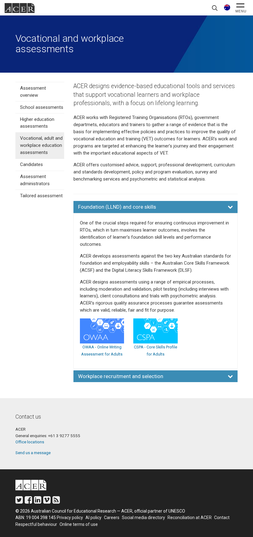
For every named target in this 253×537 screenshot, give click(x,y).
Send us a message (33, 452)
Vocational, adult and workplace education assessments (41, 145)
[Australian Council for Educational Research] (35, 486)
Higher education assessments (37, 123)
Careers (111, 517)
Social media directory (143, 517)
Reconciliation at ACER (190, 517)
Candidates (31, 164)
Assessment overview (33, 91)
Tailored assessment (41, 195)
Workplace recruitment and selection (120, 376)
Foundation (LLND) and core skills (117, 207)
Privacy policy (70, 517)
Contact (222, 517)
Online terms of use (79, 524)
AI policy (93, 517)
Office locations (29, 441)
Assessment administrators (35, 180)
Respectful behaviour (36, 524)
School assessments (41, 107)
